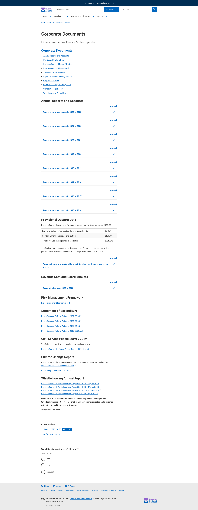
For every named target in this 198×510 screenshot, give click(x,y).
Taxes (44, 16)
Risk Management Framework (56, 68)
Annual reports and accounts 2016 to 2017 (62, 196)
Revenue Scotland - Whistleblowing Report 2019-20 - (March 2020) (70, 387)
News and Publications (80, 16)
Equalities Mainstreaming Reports (57, 76)
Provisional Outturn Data (53, 60)
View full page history (50, 434)
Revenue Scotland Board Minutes (57, 64)
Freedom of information (109, 490)
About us (44, 490)
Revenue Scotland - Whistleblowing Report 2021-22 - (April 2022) (69, 393)
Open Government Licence (81, 499)
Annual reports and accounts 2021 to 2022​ (62, 126)
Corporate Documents (54, 22)
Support (100, 16)
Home (43, 22)
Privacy (121, 490)
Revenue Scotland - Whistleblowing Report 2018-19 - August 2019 (70, 384)
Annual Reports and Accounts (56, 56)
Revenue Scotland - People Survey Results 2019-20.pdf (65, 349)
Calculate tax (59, 16)
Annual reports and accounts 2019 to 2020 (62, 154)
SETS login (110, 10)
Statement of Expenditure (54, 72)
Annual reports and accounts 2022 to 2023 (62, 112)
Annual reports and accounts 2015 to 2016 (62, 210)
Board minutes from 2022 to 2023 (58, 288)
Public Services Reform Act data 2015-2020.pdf (62, 331)
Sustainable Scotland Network (57, 365)
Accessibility (70, 490)
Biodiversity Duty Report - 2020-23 (56, 370)
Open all (113, 106)
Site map (95, 490)
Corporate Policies (51, 80)
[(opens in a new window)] (43, 499)
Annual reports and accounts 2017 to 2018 (62, 182)
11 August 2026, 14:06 (51, 429)
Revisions (67, 22)
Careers (52, 490)
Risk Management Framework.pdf (55, 303)
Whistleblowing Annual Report (56, 93)
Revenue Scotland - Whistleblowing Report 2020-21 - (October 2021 (70, 390)
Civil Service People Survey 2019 (57, 85)
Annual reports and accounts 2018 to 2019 (62, 168)
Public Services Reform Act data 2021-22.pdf (61, 321)
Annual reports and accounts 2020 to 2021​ (62, 140)
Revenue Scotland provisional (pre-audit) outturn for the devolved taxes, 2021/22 (75, 266)
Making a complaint (83, 490)
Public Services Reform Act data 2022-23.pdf (61, 316)
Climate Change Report (53, 89)
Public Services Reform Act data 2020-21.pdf (61, 326)
